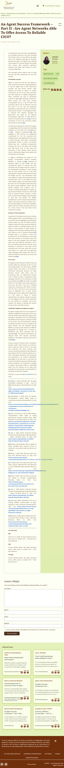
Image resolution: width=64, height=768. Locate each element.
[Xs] (6, 764)
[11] (14, 340)
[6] (26, 161)
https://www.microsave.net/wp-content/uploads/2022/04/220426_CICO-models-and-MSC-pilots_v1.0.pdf (20, 524)
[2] (29, 119)
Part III (30, 374)
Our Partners (48, 754)
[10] (16, 333)
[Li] (2, 764)
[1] (20, 98)
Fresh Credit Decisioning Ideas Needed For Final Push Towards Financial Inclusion (44, 659)
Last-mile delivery (49, 83)
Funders (57, 754)
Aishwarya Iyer (10, 671)
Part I (24, 374)
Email (6, 616)
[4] (12, 132)
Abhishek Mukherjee (11, 697)
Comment (7, 588)
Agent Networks (48, 74)
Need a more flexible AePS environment (13, 658)
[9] (22, 281)
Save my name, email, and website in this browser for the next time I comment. (30, 629)
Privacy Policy (31, 764)
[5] (31, 132)
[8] (17, 256)
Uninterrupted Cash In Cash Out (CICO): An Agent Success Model (13, 685)
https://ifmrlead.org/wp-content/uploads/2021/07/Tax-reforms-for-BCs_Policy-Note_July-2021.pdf (21, 484)
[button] (37, 5)
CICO (57, 74)
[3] (24, 123)
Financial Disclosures (32, 757)
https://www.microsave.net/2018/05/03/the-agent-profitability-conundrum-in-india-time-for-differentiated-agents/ (22, 391)
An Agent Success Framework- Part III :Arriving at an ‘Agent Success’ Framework (43, 687)
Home (3, 13)
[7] (35, 232)
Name (6, 610)
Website (6, 623)
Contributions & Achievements (32, 754)
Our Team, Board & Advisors (12, 754)
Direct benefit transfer (50, 78)
